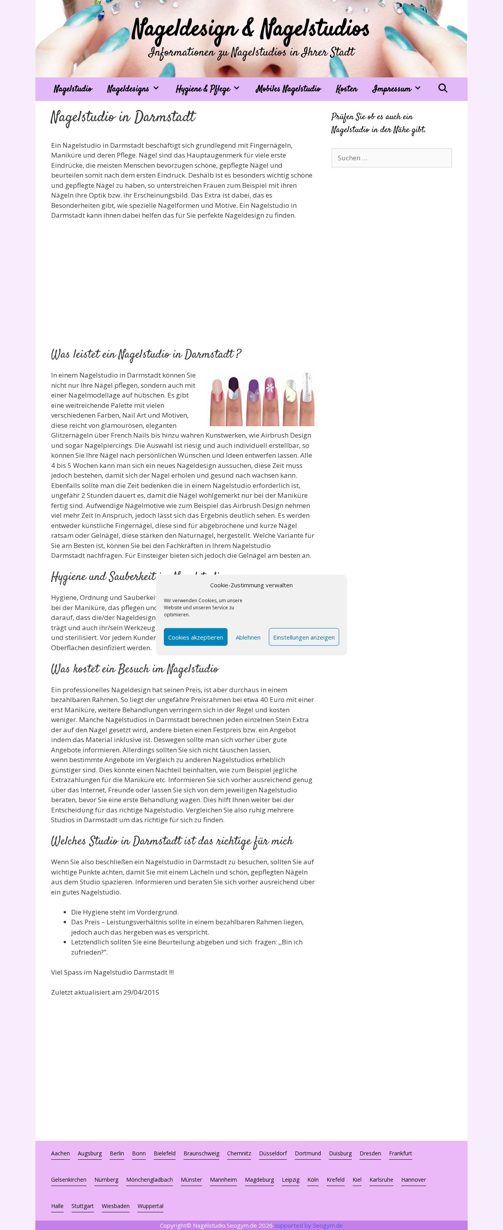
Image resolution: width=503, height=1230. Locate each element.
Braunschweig (201, 1153)
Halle (57, 1206)
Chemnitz (239, 1153)
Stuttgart (83, 1206)
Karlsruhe (381, 1179)
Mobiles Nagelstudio (289, 89)
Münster (191, 1179)
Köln (313, 1179)
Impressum (392, 89)
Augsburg (90, 1153)
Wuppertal (150, 1206)
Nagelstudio (73, 89)
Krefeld (336, 1179)
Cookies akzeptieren (195, 637)
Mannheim (223, 1179)
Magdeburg (259, 1179)
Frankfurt (400, 1153)
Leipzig (290, 1179)
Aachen (60, 1153)
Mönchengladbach (149, 1179)
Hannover (413, 1179)
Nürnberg (106, 1179)
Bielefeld (165, 1153)
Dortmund (308, 1153)
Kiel (357, 1179)
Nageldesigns (128, 89)
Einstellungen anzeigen (304, 637)
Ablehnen (248, 637)
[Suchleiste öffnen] (443, 89)
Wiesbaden (116, 1206)
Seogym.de (328, 1225)
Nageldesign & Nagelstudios (252, 29)
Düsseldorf (273, 1153)
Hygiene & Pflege (203, 89)
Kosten (346, 89)
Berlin (117, 1153)
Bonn (139, 1153)
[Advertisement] (183, 285)
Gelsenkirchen (68, 1179)
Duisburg (340, 1153)
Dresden (370, 1153)
